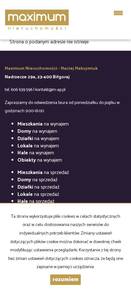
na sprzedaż (43, 172)
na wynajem (43, 124)
